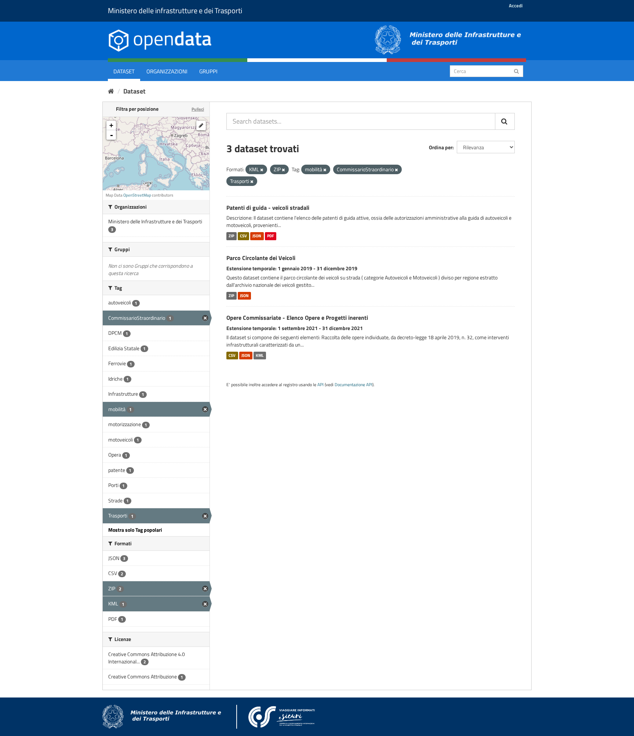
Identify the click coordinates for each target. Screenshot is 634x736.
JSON (256, 236)
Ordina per (440, 147)
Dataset (124, 71)
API (320, 384)
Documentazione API (353, 384)
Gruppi (208, 71)
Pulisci (198, 109)
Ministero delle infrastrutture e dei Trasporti (175, 10)
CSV (243, 236)
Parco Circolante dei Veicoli (260, 257)
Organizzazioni (166, 71)
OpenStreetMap (137, 195)
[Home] (111, 91)
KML (259, 355)
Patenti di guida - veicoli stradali (267, 207)
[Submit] (516, 70)
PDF (270, 236)
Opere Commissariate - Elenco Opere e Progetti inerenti (297, 317)
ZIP (231, 236)
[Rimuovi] (261, 170)
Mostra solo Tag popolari (135, 530)
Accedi (515, 5)
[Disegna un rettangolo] (201, 125)
